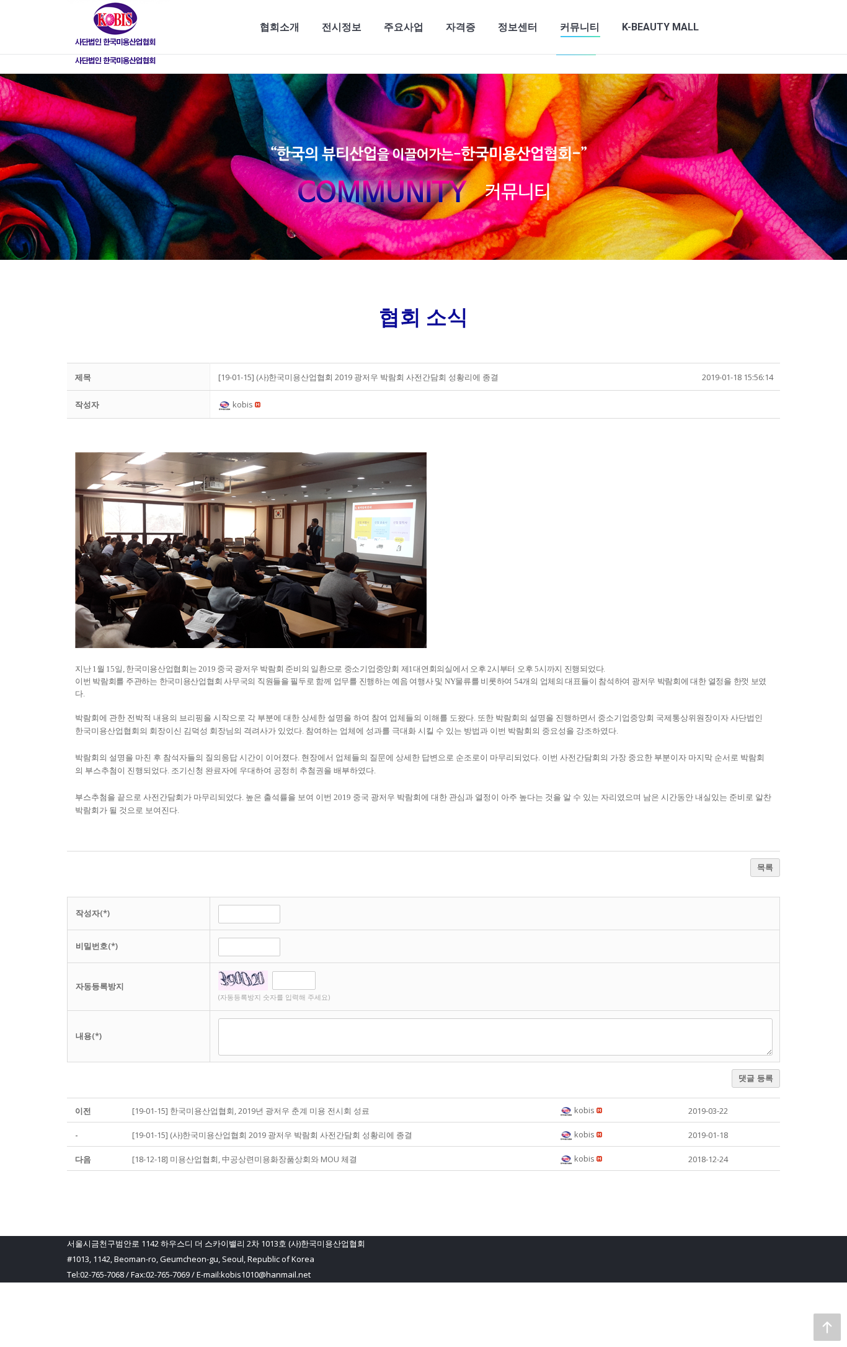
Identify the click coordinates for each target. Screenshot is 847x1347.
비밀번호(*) (97, 945)
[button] (225, 404)
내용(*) (89, 1035)
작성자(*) (93, 912)
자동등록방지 (100, 986)
